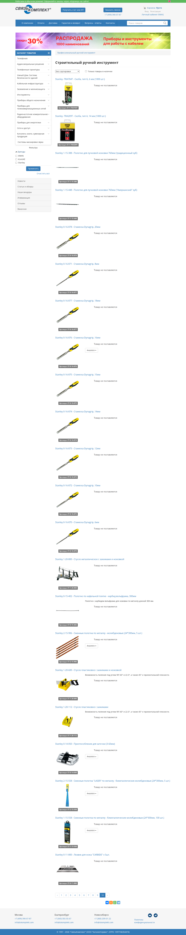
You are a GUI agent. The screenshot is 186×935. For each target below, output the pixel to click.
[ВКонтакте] (107, 902)
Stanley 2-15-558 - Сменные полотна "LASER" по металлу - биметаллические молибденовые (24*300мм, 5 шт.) (112, 780)
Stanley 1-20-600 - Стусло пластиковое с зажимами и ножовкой (88, 670)
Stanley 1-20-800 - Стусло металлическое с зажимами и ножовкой (89, 559)
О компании (27, 23)
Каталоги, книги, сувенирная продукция (30, 135)
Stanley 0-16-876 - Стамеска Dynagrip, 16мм (77, 337)
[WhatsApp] (114, 902)
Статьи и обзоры (25, 186)
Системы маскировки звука (30, 142)
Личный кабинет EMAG (153, 14)
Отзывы (21, 203)
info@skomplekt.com (24, 922)
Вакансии (22, 209)
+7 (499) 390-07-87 (113, 14)
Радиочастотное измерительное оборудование (32, 115)
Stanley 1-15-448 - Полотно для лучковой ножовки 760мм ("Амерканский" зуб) (96, 189)
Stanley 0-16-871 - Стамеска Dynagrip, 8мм (77, 263)
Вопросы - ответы (93, 23)
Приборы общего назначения (31, 100)
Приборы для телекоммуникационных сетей (31, 107)
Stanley (21, 162)
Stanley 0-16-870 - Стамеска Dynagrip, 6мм (77, 522)
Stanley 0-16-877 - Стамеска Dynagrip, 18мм (77, 300)
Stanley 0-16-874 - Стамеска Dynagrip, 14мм (77, 411)
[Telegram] (118, 902)
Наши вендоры (25, 192)
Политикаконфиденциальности (144, 921)
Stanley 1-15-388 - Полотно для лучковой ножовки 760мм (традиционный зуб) (96, 152)
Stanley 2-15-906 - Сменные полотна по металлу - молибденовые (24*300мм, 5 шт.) (98, 633)
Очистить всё (43, 173)
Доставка (53, 23)
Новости (21, 181)
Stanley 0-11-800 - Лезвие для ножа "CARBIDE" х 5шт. (82, 854)
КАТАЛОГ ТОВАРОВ (26, 53)
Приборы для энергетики (29, 122)
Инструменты (23, 94)
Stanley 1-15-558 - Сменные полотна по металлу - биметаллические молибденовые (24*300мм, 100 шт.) (109, 817)
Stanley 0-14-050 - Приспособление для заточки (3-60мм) (85, 743)
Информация (24, 197)
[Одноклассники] (111, 902)
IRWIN (21, 155)
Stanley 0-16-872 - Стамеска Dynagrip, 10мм (77, 485)
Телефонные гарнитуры (28, 69)
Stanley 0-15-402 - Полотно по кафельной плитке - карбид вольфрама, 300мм (95, 596)
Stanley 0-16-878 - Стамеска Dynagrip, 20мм (77, 226)
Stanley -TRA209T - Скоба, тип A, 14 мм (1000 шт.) (80, 116)
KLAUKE (21, 159)
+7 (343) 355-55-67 (63, 918)
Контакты (110, 23)
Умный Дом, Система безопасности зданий (27, 76)
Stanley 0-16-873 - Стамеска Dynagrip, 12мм (77, 448)
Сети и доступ (23, 128)
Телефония (22, 58)
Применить (33, 168)
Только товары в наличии (100, 71)
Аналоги (91, 350)
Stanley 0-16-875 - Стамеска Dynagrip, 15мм (77, 374)
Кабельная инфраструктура (30, 83)
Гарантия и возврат (71, 23)
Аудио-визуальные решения (30, 64)
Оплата (40, 23)
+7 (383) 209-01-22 (102, 918)
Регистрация (155, 11)
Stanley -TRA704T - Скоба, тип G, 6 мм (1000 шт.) (80, 79)
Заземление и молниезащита (31, 89)
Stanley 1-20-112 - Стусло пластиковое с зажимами (81, 707)
